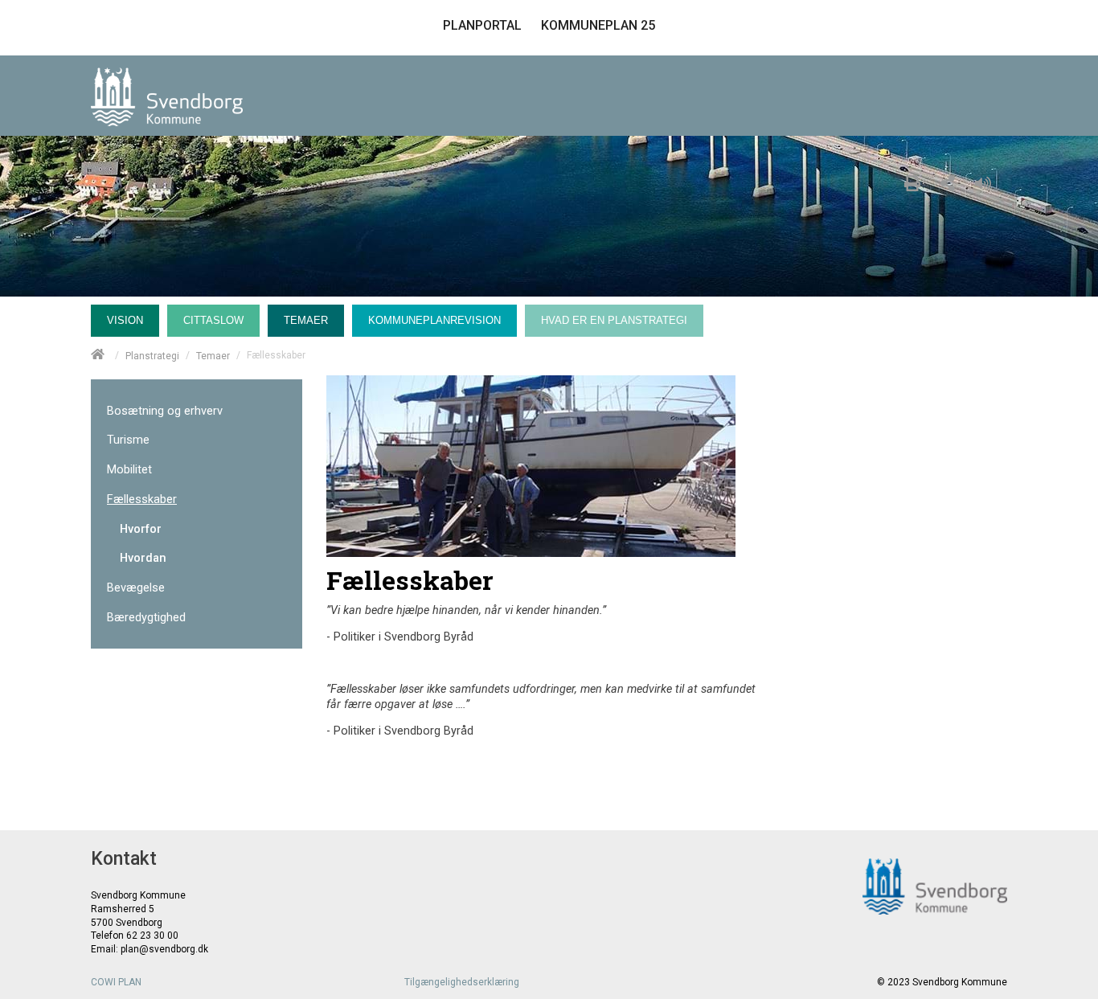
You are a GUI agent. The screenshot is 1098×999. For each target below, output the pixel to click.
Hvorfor (141, 529)
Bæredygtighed (146, 617)
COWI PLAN (116, 982)
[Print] (912, 181)
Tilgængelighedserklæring (461, 982)
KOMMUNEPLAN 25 (598, 25)
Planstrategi (152, 355)
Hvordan (143, 558)
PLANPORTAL (482, 25)
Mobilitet (129, 470)
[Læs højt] (987, 181)
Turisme (128, 440)
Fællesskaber (142, 499)
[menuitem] (129, 317)
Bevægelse (136, 588)
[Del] (948, 181)
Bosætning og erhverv (165, 411)
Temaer (213, 355)
